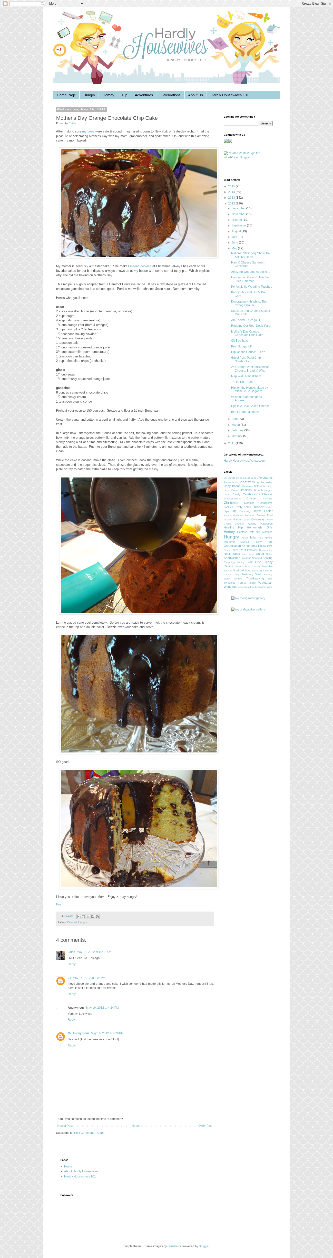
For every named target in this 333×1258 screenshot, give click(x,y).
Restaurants (232, 554)
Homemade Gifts (260, 527)
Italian (253, 537)
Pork (243, 550)
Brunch (258, 490)
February (238, 430)
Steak (258, 574)
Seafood (257, 558)
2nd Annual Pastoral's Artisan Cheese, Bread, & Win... (250, 368)
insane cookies (140, 266)
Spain (255, 570)
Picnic (227, 550)
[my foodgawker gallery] (248, 598)
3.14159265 (249, 478)
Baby (227, 486)
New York (264, 541)
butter (227, 494)
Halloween (266, 523)
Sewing (268, 558)
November (239, 214)
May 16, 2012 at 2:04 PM (89, 978)
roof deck (248, 554)
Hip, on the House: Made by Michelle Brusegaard (249, 389)
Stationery (247, 574)
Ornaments (249, 546)
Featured (250, 515)
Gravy (269, 519)
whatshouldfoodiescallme (252, 587)
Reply (72, 964)
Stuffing (268, 574)
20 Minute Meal (233, 478)
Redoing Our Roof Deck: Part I (251, 325)
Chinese (268, 498)
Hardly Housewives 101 (230, 95)
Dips (226, 511)
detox (269, 507)
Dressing (244, 511)
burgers (268, 490)
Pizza (235, 549)
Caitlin (72, 123)
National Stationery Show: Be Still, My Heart (250, 255)
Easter (268, 511)
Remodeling (266, 550)
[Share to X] (88, 916)
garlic (247, 519)
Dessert (72, 922)
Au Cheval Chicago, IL (246, 320)
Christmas (231, 503)
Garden (237, 519)
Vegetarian (265, 582)
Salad (260, 554)
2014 (232, 192)
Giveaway (257, 519)
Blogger (204, 1246)
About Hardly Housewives (81, 1171)
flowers (261, 515)
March (236, 424)
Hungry (89, 95)
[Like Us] (226, 141)
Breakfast (246, 490)
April (235, 419)
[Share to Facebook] (92, 916)
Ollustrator (174, 1246)
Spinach (264, 570)
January (237, 436)
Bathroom (259, 486)
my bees (88, 131)
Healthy (229, 527)
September (239, 225)
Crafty (238, 507)
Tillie (270, 578)
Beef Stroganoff (241, 346)
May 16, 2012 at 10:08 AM (94, 952)
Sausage (246, 558)
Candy (236, 494)
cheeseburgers (232, 498)
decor (247, 507)
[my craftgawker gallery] (248, 609)
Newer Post (65, 1125)
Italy (261, 537)
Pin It (60, 904)
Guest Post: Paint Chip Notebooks (246, 359)
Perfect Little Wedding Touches (251, 286)
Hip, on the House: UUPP (248, 352)
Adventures (144, 95)
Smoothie (267, 566)
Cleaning (249, 502)
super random (233, 578)
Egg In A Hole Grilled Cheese (250, 406)
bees (227, 490)
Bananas (247, 486)
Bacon (236, 486)
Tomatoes (229, 582)
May (235, 248)
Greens (239, 523)
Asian (269, 482)
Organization (232, 546)
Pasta (262, 546)
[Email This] (78, 916)
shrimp (241, 562)
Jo (69, 978)
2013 (232, 197)
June (235, 242)
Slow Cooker (252, 566)
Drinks (257, 511)
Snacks (228, 570)
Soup (248, 570)
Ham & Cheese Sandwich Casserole (248, 264)
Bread (234, 490)
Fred (270, 515)
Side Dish (254, 562)
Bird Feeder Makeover (246, 412)
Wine (270, 587)
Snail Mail (238, 570)
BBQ (270, 486)
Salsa (269, 554)
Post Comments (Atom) (89, 1133)
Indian (244, 537)
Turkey (242, 582)
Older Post (205, 1125)
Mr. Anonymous (78, 1033)
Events (228, 515)
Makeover (229, 541)
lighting (268, 537)
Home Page (66, 95)
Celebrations (171, 95)
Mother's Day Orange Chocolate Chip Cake (247, 333)
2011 (232, 443)
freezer (228, 519)
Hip (124, 95)
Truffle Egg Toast (242, 382)
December (239, 208)
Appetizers (246, 482)
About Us (195, 95)
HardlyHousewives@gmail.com (244, 460)
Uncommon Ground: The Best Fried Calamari (250, 279)
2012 (232, 203)
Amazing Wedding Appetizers (250, 272)
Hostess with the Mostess (255, 531)
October (237, 220)
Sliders (239, 566)
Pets (270, 545)
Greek (227, 523)
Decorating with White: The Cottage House (249, 303)
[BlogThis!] (83, 916)
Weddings (230, 586)
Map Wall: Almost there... (247, 376)
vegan (252, 582)
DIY (234, 511)
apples (260, 482)
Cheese (267, 494)
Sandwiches (232, 558)
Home (136, 1125)
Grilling (252, 523)
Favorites (238, 515)
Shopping (229, 562)
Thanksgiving (255, 578)
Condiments (265, 502)
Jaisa (71, 952)
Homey (108, 95)
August (237, 231)
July (235, 237)
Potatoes (252, 549)
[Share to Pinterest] (97, 916)
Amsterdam (230, 482)
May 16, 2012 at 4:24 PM (102, 1007)
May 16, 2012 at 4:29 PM (107, 1033)
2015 (232, 186)
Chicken (251, 498)
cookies (228, 507)
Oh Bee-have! (240, 340)
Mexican (245, 541)
